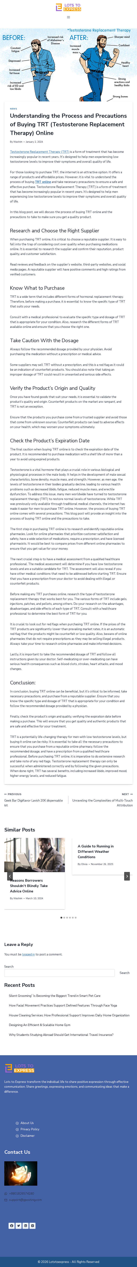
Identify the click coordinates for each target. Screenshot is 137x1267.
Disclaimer (28, 1136)
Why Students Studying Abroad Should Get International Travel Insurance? (61, 1035)
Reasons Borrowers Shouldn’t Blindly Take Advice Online (29, 886)
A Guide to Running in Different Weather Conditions (96, 851)
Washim (17, 142)
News (13, 108)
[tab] (61, 918)
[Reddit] (32, 1226)
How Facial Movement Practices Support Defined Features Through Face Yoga (63, 1005)
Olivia (84, 864)
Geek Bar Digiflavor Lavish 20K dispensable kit (33, 800)
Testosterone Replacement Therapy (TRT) (39, 152)
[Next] (127, 876)
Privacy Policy (30, 1129)
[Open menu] (68, 17)
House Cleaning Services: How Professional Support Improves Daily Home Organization (69, 1015)
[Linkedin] (25, 1226)
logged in (28, 954)
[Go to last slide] (10, 876)
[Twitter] (19, 1226)
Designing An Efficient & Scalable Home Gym (39, 1025)
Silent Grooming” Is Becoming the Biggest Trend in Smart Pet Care (54, 996)
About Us (27, 1123)
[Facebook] (12, 1226)
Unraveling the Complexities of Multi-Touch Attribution (102, 800)
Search (9, 967)
